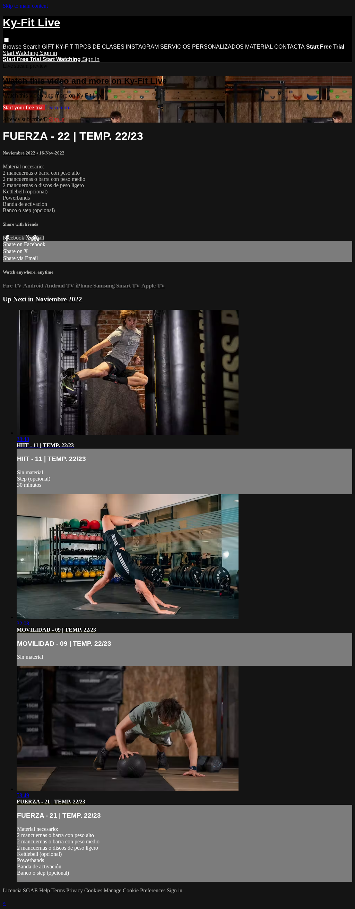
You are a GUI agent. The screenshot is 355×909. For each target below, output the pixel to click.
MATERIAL (259, 47)
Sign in (48, 53)
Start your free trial (24, 107)
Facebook (14, 238)
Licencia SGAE (20, 890)
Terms (58, 890)
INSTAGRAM (142, 47)
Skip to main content (25, 6)
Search (32, 47)
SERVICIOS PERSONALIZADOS (202, 47)
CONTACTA (289, 47)
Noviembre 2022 (19, 153)
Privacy (75, 890)
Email (37, 238)
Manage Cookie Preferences (135, 890)
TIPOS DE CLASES (99, 47)
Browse (13, 47)
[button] (6, 40)
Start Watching (21, 53)
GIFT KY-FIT (57, 47)
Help (45, 890)
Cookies (94, 890)
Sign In (90, 59)
